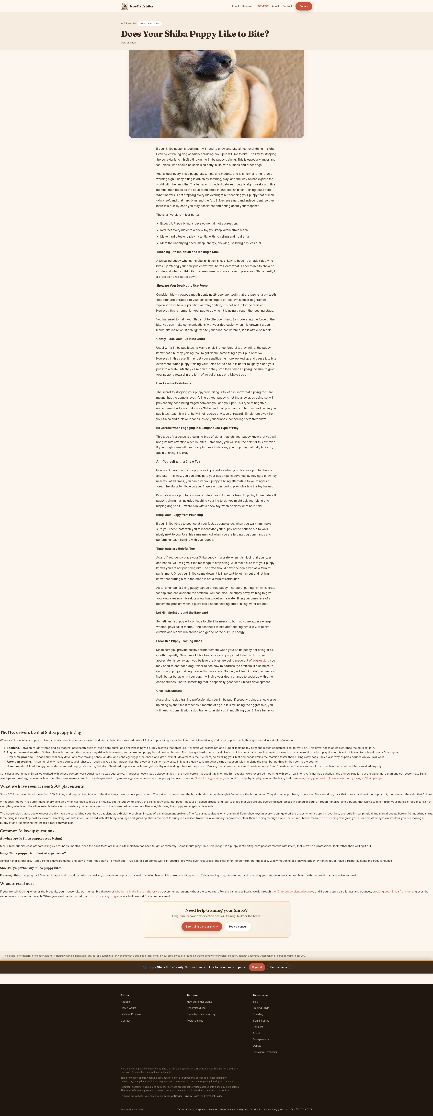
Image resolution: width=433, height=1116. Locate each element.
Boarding (258, 1014)
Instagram (242, 1109)
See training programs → (202, 926)
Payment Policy (214, 1096)
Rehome (247, 6)
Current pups (278, 967)
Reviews (258, 1027)
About (275, 6)
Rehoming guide (196, 1008)
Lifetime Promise (131, 1014)
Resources (262, 5)
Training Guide (261, 1008)
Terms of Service (173, 1096)
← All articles (129, 23)
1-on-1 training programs (106, 896)
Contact (287, 6)
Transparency (261, 1039)
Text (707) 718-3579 (301, 1109)
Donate (304, 6)
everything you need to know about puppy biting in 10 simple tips (340, 778)
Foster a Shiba (195, 1020)
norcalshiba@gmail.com (275, 1109)
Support (257, 967)
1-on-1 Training (261, 1020)
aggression (260, 660)
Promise (213, 1109)
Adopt (235, 6)
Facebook (255, 1109)
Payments (201, 1109)
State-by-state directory (201, 1014)
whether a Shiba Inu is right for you (138, 891)
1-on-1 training (329, 818)
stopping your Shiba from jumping (395, 891)
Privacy (190, 1109)
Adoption (126, 1001)
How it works (128, 1008)
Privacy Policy (191, 1096)
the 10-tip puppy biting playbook (292, 891)
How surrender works (199, 1001)
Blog (255, 1001)
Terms (180, 1109)
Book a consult (238, 926)
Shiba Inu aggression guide (212, 778)
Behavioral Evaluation (265, 1052)
